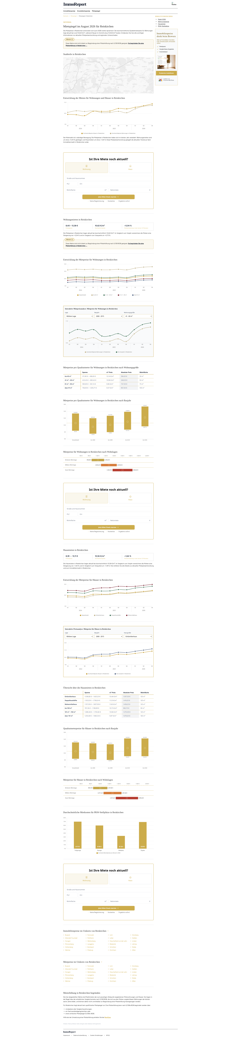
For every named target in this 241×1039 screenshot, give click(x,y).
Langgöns (90, 944)
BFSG (108, 1035)
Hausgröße (127, 633)
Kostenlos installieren (166, 73)
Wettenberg (91, 941)
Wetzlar (67, 950)
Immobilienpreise (69, 11)
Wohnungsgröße (129, 312)
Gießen (134, 938)
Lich (111, 935)
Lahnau (134, 944)
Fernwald (90, 935)
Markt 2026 (162, 19)
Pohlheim (90, 938)
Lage (66, 312)
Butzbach (90, 947)
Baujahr (96, 312)
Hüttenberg (69, 947)
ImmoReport (74, 4)
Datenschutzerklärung (80, 1035)
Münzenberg (69, 944)
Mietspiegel (96, 11)
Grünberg (135, 935)
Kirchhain (113, 950)
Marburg (90, 950)
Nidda (134, 947)
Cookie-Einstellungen (96, 1035)
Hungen (68, 941)
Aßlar (134, 950)
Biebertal (113, 944)
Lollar (111, 938)
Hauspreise (161, 24)
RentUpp (108, 1017)
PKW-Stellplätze (163, 26)
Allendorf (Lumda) (71, 938)
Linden (134, 941)
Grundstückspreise (83, 11)
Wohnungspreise (163, 22)
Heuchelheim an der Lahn (118, 941)
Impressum (66, 1035)
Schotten (113, 947)
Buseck (67, 935)
